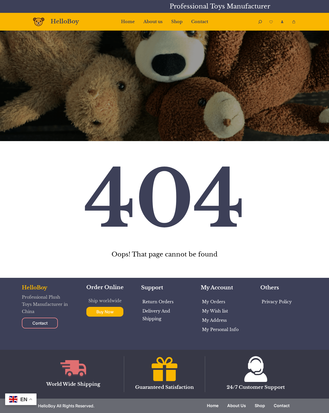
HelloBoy (65, 21)
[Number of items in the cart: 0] (293, 22)
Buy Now (105, 311)
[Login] (282, 22)
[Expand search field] (260, 22)
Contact (40, 323)
